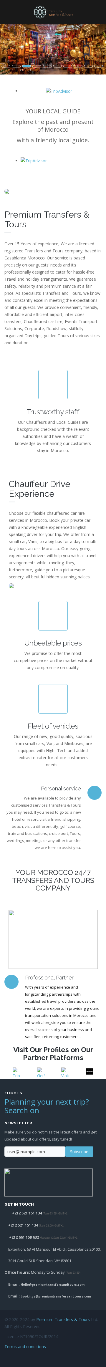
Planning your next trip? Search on (46, 1106)
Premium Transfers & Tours (63, 1319)
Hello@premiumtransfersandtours (49, 1284)
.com (81, 1284)
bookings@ (29, 1296)
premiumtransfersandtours (60, 1296)
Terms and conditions (25, 1346)
